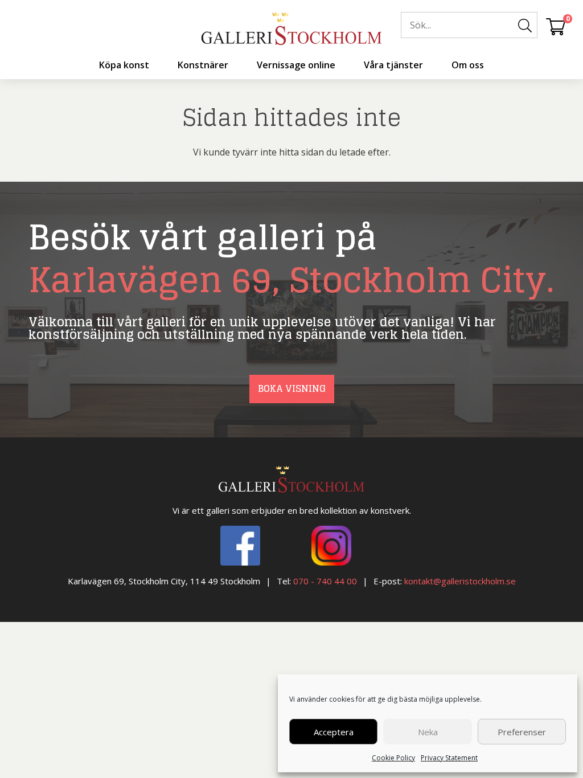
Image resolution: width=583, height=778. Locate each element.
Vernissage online (296, 65)
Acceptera (334, 732)
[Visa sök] (525, 25)
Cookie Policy (393, 758)
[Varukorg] (555, 26)
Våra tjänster (393, 65)
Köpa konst (124, 65)
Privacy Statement (449, 758)
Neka (428, 732)
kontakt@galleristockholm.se (460, 581)
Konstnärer (203, 65)
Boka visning (292, 388)
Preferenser (522, 732)
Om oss (467, 65)
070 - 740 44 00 (325, 581)
